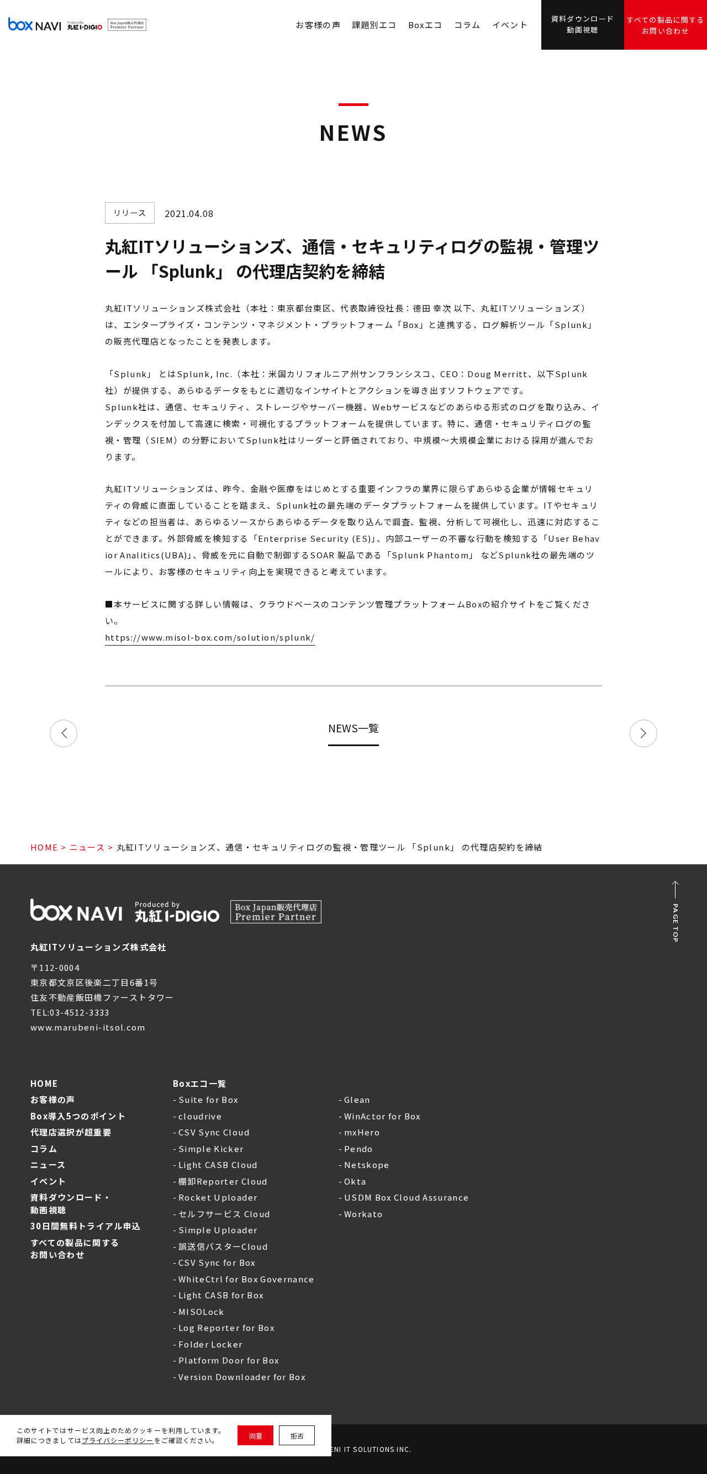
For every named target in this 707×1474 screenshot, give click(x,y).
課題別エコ (374, 24)
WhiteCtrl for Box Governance (246, 1279)
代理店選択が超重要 (71, 1132)
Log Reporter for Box (226, 1327)
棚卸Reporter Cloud (223, 1181)
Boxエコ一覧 (199, 1083)
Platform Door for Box (228, 1360)
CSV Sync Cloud (214, 1132)
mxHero (362, 1132)
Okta (355, 1181)
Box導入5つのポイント (78, 1116)
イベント (510, 24)
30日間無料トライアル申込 (85, 1226)
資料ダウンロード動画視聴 (583, 24)
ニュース (87, 847)
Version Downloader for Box (241, 1376)
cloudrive (200, 1116)
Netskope (367, 1164)
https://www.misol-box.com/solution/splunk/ (210, 637)
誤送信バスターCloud (223, 1246)
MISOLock (201, 1311)
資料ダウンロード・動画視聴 (71, 1203)
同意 (255, 1435)
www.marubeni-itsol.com (88, 1027)
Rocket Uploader (217, 1197)
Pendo (358, 1148)
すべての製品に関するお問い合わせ (665, 25)
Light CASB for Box (220, 1295)
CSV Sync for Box (217, 1262)
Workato (363, 1213)
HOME (44, 847)
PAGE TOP (676, 923)
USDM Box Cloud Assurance (406, 1197)
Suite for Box (208, 1099)
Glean (357, 1099)
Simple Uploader (217, 1229)
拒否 (297, 1435)
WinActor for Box (382, 1116)
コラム (467, 24)
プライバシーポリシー (118, 1440)
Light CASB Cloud (218, 1164)
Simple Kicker (211, 1148)
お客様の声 (53, 1099)
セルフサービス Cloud (224, 1213)
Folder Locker (210, 1344)
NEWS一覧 (353, 727)
